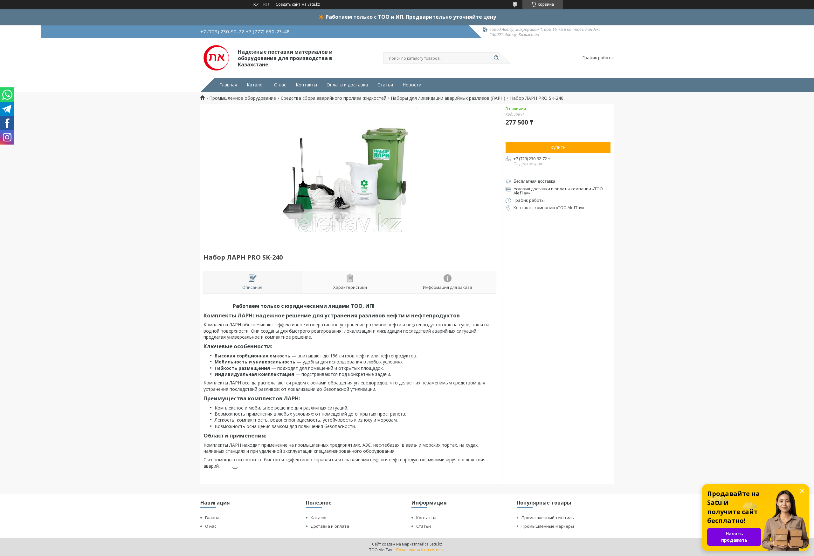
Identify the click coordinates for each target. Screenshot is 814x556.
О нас (280, 85)
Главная (228, 85)
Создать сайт (288, 4)
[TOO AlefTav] (216, 58)
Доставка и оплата (330, 526)
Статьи (385, 85)
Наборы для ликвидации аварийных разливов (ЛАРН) (448, 98)
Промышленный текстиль (547, 517)
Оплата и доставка (347, 85)
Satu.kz (436, 544)
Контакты (306, 85)
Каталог (256, 85)
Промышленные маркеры (547, 526)
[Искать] (496, 58)
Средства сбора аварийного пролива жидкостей (333, 98)
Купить (558, 147)
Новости (412, 85)
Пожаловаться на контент (420, 550)
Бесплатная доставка (534, 181)
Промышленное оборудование (242, 98)
